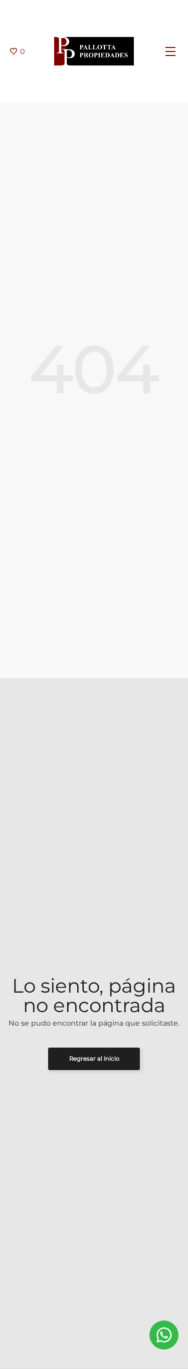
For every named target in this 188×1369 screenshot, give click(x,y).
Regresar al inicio (94, 1058)
